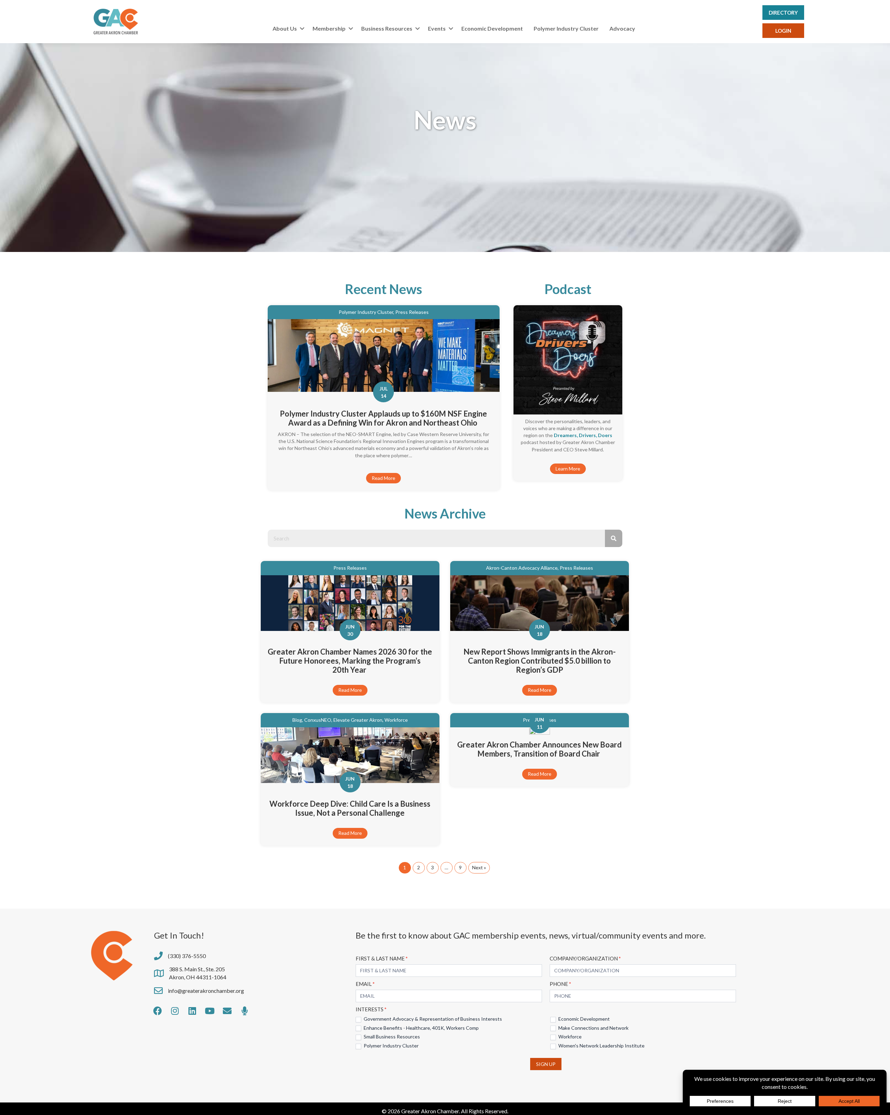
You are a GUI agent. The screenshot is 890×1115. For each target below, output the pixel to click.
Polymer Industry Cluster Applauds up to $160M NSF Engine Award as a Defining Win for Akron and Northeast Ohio (383, 418)
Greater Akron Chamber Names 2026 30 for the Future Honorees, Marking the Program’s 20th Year (350, 660)
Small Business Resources (391, 1036)
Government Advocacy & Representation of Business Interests (432, 1019)
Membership (329, 28)
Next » (479, 867)
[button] (302, 29)
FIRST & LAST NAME (382, 958)
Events (437, 28)
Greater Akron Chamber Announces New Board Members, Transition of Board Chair (539, 749)
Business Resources (386, 28)
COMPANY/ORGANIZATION (585, 958)
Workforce (569, 1036)
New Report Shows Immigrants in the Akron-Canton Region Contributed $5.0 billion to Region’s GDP (539, 660)
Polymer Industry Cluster (566, 28)
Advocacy (622, 28)
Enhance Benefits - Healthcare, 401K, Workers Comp (421, 1028)
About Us (285, 28)
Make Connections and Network (593, 1028)
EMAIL (365, 984)
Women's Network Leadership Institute (601, 1046)
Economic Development (492, 28)
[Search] (613, 538)
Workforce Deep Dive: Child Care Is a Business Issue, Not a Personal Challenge (349, 808)
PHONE (560, 984)
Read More (383, 478)
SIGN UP (546, 1064)
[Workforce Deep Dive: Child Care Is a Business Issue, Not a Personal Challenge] (350, 755)
